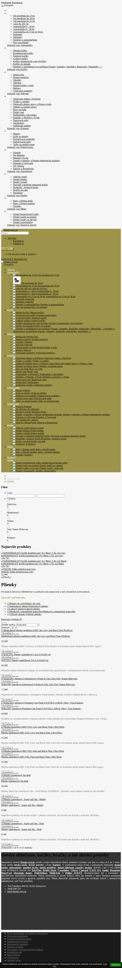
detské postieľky (48, 867)
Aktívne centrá (20, 176)
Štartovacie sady (20, 120)
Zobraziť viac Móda (16, 209)
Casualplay (63, 870)
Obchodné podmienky (17, 936)
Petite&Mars (40, 873)
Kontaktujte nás (14, 952)
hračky (88, 867)
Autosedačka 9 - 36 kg (23, 29)
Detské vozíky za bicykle (25, 219)
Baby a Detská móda (23, 201)
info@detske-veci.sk (16, 891)
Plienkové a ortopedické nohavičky (59, 611)
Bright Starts (49, 870)
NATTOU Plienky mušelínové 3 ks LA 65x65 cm (24, 660)
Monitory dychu (20, 158)
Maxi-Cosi (6, 873)
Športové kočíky (21, 56)
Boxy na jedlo (19, 109)
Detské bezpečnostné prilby (26, 214)
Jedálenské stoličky (22, 125)
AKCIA (11, 10)
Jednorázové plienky (38, 606)
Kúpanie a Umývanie (23, 163)
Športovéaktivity (11, 458)
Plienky (16, 133)
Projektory (18, 193)
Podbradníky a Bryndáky (25, 115)
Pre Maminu (19, 155)
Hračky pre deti (20, 190)
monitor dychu (30, 867)
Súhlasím (116, 965)
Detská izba (18, 74)
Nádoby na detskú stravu (24, 107)
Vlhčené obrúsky (34, 614)
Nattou (10, 521)
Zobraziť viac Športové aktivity (22, 225)
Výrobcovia (12, 957)
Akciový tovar (14, 960)
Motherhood (13, 512)
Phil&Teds (55, 873)
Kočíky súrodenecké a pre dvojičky (29, 61)
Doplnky (17, 206)
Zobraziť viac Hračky (17, 195)
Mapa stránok (13, 955)
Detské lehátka (20, 179)
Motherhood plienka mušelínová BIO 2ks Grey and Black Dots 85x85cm (35, 636)
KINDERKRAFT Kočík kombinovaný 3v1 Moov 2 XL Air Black (32, 563)
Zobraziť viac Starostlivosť (19, 171)
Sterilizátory (18, 123)
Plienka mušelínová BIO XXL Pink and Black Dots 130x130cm (31, 757)
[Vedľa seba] (5, 622)
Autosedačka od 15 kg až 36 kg (28, 32)
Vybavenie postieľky (23, 91)
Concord (83, 870)
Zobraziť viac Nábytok (18, 93)
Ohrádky (17, 80)
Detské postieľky (21, 77)
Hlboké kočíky (20, 50)
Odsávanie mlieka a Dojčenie (27, 99)
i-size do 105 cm (21, 24)
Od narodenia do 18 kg (24, 18)
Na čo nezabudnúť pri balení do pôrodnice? (27, 933)
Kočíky (10, 48)
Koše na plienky (20, 136)
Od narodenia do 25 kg (24, 21)
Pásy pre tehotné (21, 42)
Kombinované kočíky (23, 53)
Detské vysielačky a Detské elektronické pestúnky (36, 160)
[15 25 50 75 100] (14, 627)
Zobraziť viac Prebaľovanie (20, 147)
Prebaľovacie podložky (24, 139)
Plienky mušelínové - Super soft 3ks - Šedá (21, 829)
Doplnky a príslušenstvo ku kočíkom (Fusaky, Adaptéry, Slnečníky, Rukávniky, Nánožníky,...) (57, 66)
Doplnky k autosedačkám (25, 40)
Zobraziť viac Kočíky (17, 69)
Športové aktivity (15, 211)
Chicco (74, 870)
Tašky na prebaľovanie (24, 144)
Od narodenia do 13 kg (24, 15)
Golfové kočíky (20, 58)
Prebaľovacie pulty (22, 142)
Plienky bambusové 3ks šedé (14, 781)
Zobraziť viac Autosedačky (20, 45)
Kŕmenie (11, 96)
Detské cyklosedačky (23, 222)
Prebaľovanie (13, 131)
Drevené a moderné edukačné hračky (30, 184)
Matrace (17, 88)
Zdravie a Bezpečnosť (23, 168)
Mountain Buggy (23, 873)
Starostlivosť (13, 150)
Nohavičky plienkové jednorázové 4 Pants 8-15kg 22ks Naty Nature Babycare (38, 684)
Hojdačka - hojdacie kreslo (25, 187)
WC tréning (18, 166)
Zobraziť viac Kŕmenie (18, 128)
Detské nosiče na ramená (24, 217)
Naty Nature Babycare (17, 529)
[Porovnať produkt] (17, 652)
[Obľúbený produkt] (14, 652)
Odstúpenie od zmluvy (17, 941)
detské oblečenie (66, 867)
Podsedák (17, 34)
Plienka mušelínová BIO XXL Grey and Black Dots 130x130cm (31, 732)
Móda (10, 198)
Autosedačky (13, 13)
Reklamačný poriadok (17, 944)
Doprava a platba (15, 947)
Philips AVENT (73, 873)
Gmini (105, 870)
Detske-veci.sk (27, 862)
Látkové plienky (32, 609)
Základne (17, 37)
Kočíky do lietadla (21, 64)
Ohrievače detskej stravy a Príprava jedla (32, 104)
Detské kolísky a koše (23, 85)
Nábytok (11, 72)
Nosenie (17, 152)
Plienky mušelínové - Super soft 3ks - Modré (22, 805)
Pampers (11, 537)
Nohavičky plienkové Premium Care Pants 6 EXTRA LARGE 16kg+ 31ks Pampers (41, 708)
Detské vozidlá (20, 182)
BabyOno (11, 504)
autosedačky (15, 867)
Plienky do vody (32, 603)
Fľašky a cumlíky (21, 101)
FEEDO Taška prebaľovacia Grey (17, 572)
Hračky (10, 174)
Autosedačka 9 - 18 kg (23, 26)
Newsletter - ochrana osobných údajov (25, 949)
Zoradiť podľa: (8, 624)
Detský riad (18, 112)
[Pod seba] (2, 622)
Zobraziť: (5, 627)
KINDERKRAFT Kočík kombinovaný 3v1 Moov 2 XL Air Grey (32, 555)
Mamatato (115, 870)
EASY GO (95, 870)
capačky (79, 867)
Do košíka (6, 633)
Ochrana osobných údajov (19, 939)
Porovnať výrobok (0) (11, 619)
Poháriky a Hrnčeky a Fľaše (26, 117)
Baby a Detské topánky (24, 203)
